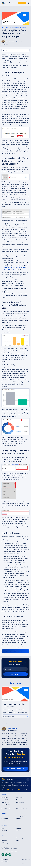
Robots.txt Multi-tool (21, 808)
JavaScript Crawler (6, 799)
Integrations (4, 840)
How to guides (6, 27)
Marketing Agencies (21, 816)
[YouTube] (9, 854)
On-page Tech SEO (19, 27)
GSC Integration (5, 802)
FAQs (17, 830)
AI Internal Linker (20, 797)
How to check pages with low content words (14, 705)
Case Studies (5, 830)
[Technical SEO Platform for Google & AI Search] (7, 2)
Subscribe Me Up (15, 674)
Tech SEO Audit (5, 816)
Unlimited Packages (6, 821)
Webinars (18, 828)
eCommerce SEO (6, 818)
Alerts (17, 799)
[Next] (26, 722)
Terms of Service (25, 859)
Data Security (19, 838)
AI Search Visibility (6, 804)
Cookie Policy (5, 861)
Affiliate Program (6, 843)
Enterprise (18, 818)
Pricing (17, 840)
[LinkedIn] (3, 854)
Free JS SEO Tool (6, 808)
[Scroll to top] (27, 779)
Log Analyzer (5, 797)
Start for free (22, 3)
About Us (4, 838)
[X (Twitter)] (6, 854)
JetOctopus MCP (20, 802)
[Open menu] (28, 3)
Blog (3, 828)
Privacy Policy (5, 859)
